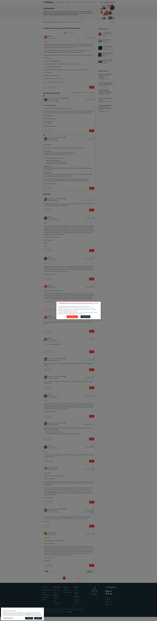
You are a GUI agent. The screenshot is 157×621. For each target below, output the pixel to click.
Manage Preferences (8, 618)
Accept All (38, 618)
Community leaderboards (72, 307)
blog (76, 312)
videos (79, 312)
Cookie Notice (29, 613)
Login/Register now (72, 316)
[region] (22, 613)
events (72, 309)
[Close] (42, 609)
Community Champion (89, 307)
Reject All (29, 618)
